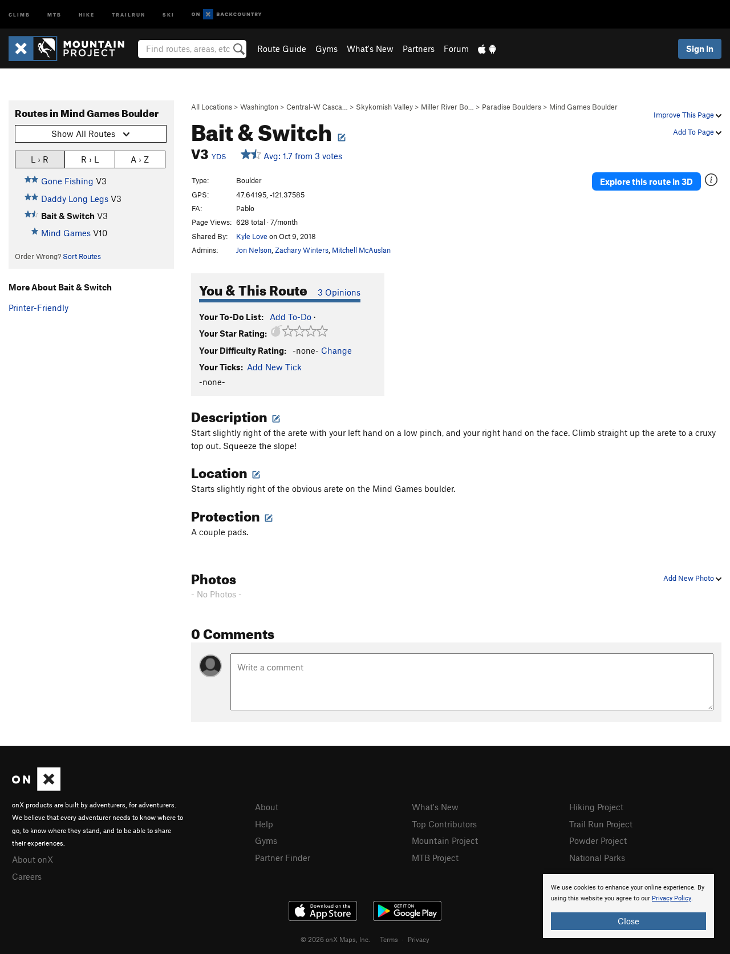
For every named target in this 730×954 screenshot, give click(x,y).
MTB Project (435, 857)
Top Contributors (444, 824)
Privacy (418, 939)
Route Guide (281, 48)
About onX (32, 859)
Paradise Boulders (511, 106)
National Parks (597, 857)
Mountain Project (445, 840)
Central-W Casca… (317, 106)
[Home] (72, 48)
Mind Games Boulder (583, 106)
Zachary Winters (301, 249)
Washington (259, 106)
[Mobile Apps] (487, 48)
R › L (90, 159)
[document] (628, 906)
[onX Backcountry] (226, 14)
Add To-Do (290, 317)
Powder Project (598, 840)
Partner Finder (282, 857)
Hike (87, 14)
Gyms (326, 48)
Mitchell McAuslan (361, 249)
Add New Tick (274, 367)
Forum (456, 48)
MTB (54, 14)
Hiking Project (596, 807)
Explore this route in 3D (646, 181)
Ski (169, 14)
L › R (39, 159)
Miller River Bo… (447, 106)
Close (628, 921)
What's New (370, 48)
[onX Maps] (36, 787)
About (266, 807)
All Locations (211, 106)
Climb (19, 14)
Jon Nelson (253, 249)
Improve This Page (685, 114)
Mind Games (66, 233)
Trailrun (128, 14)
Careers (27, 876)
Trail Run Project (600, 824)
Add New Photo (689, 578)
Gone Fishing (67, 181)
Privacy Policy (671, 898)
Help (264, 824)
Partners (419, 48)
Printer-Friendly (38, 307)
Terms (389, 939)
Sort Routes (82, 256)
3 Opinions (339, 292)
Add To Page (694, 131)
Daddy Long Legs (74, 198)
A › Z (140, 159)
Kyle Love (251, 236)
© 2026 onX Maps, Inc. (335, 939)
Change (336, 350)
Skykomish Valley (384, 106)
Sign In (699, 48)
